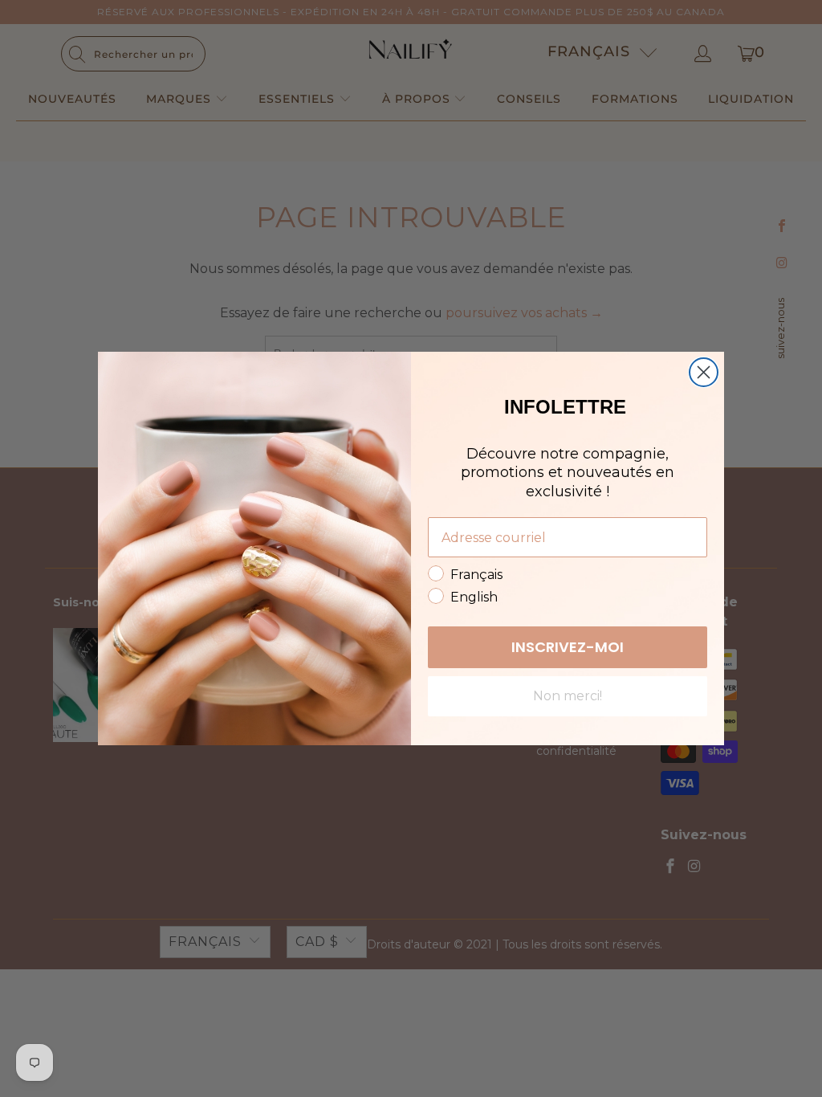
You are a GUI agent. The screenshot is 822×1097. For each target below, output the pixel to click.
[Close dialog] (704, 372)
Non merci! (567, 695)
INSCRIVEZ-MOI (567, 647)
